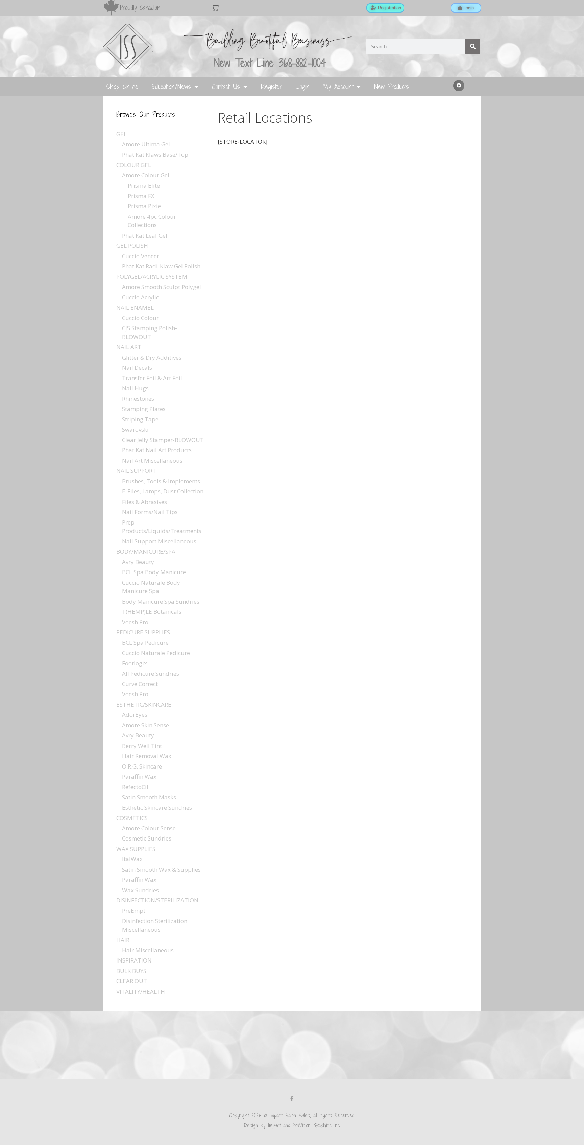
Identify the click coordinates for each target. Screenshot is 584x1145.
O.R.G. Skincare (142, 766)
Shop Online (122, 86)
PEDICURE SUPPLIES (143, 632)
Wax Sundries (140, 890)
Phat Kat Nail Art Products (157, 450)
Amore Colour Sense (149, 828)
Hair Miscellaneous (148, 950)
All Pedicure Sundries (150, 673)
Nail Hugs (135, 388)
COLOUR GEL (133, 165)
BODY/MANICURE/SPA (145, 551)
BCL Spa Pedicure (145, 643)
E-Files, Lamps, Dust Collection (162, 491)
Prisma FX (141, 196)
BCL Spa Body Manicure (154, 572)
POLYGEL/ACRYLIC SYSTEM (151, 277)
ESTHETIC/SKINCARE (143, 704)
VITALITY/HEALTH (140, 991)
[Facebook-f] (292, 1098)
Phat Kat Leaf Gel (144, 235)
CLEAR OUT (131, 981)
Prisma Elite (144, 185)
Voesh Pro (135, 622)
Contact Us (226, 86)
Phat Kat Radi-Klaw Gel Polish (161, 266)
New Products (391, 86)
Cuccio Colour (140, 318)
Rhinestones (138, 399)
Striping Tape (140, 419)
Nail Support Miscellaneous (159, 541)
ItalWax (132, 859)
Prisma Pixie (144, 206)
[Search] (472, 46)
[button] (459, 86)
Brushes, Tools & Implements (161, 481)
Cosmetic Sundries (146, 838)
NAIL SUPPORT (136, 470)
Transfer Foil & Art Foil (152, 378)
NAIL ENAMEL (135, 307)
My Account (338, 86)
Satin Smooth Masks (149, 797)
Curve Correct (140, 684)
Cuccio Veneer (140, 256)
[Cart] (215, 8)
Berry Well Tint (142, 746)
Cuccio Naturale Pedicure (156, 653)
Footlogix (134, 663)
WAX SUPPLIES (135, 849)
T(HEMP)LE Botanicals (151, 611)
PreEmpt (133, 911)
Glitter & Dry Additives (151, 357)
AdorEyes (134, 714)
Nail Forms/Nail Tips (150, 512)
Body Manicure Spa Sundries (160, 601)
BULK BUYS (131, 971)
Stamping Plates (144, 409)
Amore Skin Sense (145, 725)
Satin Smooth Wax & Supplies (161, 869)
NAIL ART (128, 347)
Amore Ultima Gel (146, 144)
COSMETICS (132, 818)
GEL (121, 134)
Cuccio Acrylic (140, 297)
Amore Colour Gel (145, 175)
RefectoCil (135, 787)
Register (271, 86)
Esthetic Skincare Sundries (157, 807)
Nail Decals (137, 367)
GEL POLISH (132, 245)
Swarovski (135, 429)
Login (303, 86)
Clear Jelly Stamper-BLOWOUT (163, 440)
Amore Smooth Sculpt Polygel (161, 287)
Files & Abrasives (144, 502)
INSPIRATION (134, 960)
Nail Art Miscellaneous (152, 460)
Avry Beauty (138, 562)
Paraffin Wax (139, 776)
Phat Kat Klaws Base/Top (155, 155)
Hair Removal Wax (146, 756)
